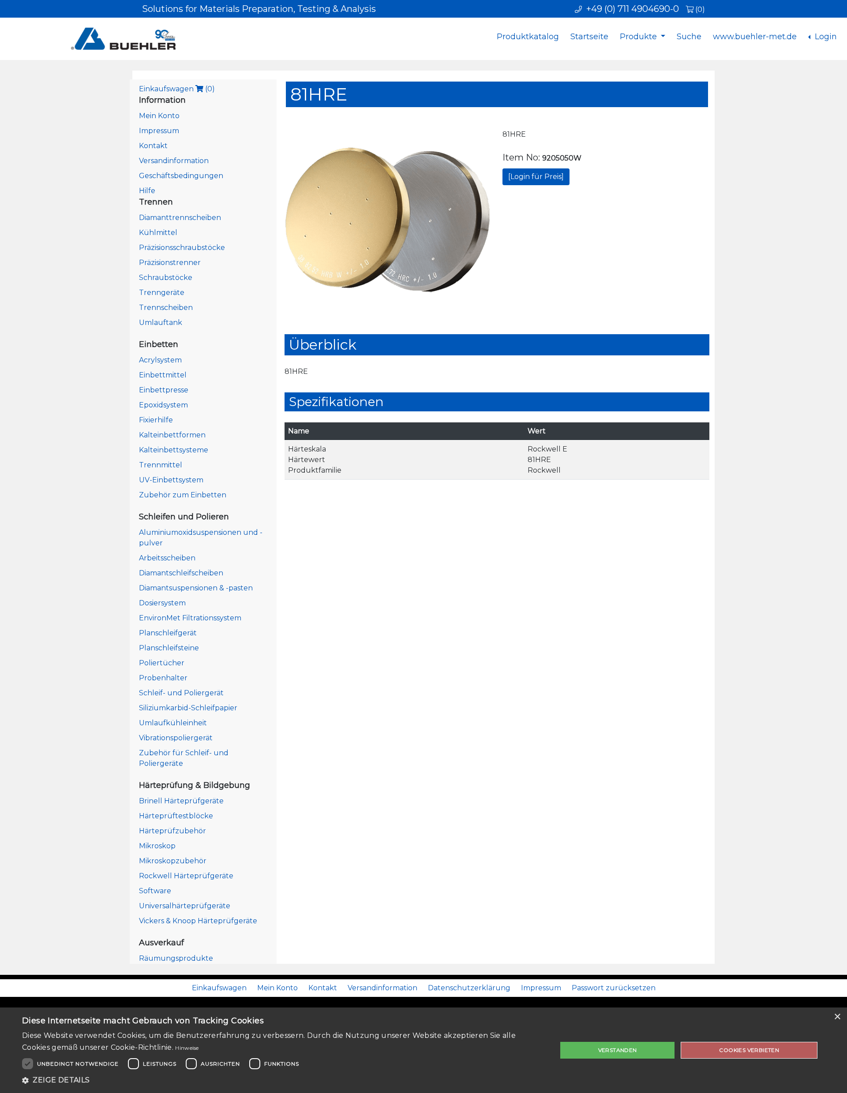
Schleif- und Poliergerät (181, 693)
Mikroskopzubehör (172, 861)
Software (155, 891)
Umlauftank (160, 322)
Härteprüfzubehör (172, 831)
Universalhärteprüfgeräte (184, 906)
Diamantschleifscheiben (181, 573)
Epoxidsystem (163, 405)
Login (825, 36)
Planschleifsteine (169, 648)
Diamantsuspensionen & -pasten (196, 588)
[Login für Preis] (536, 176)
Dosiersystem (162, 603)
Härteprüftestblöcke (176, 816)
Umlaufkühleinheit (173, 723)
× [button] (837, 1017)
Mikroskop (157, 846)
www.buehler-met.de (755, 36)
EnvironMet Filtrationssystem (190, 618)
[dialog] (423, 1050)
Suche (689, 36)
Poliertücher (161, 663)
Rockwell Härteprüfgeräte (186, 876)
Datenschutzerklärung (469, 988)
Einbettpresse (163, 390)
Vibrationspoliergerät (176, 738)
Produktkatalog (528, 36)
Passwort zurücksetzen (614, 988)
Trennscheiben (166, 307)
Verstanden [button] (617, 1050)
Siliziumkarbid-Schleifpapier (188, 708)
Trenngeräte (161, 292)
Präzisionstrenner (170, 262)
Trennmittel (160, 465)
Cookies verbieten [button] (749, 1050)
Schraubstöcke (165, 277)
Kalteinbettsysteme (173, 450)
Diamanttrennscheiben (180, 217)
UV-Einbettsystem (171, 480)
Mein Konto (159, 116)
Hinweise (187, 1048)
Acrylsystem (160, 360)
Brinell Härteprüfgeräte (181, 801)
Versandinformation (174, 161)
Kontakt (153, 146)
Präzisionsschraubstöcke (182, 247)
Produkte (639, 36)
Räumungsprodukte (176, 958)
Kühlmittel (158, 232)
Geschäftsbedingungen (181, 176)
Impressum (159, 131)
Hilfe (147, 191)
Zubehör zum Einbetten (182, 495)
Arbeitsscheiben (167, 558)
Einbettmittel (163, 375)
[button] (281, 1080)
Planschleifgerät (168, 633)
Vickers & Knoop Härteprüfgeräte (198, 921)
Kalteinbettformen (172, 435)
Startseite (589, 36)
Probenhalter (163, 678)
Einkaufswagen (177, 89)
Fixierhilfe (156, 420)
